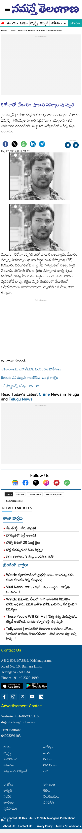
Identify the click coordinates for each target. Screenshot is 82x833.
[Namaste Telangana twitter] (22, 697)
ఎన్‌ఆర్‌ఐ (9, 765)
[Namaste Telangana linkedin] (41, 697)
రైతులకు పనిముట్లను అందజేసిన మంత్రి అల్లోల (29, 377)
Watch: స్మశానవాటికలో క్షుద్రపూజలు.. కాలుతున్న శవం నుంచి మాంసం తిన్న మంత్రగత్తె (40, 577)
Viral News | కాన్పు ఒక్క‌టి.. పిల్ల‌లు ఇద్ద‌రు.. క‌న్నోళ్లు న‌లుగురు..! (38, 589)
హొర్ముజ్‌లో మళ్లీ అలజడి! (21, 535)
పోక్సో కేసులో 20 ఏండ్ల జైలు (23, 542)
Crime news (35, 494)
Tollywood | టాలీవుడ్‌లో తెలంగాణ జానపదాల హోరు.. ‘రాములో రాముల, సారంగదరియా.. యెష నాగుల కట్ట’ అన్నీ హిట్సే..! (41, 633)
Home (4, 30)
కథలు (46, 790)
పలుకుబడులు (51, 796)
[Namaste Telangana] (2, 22)
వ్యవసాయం (10, 808)
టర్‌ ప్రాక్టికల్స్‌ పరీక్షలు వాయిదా (20, 385)
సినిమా (24, 23)
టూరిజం (9, 802)
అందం (47, 753)
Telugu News (20, 399)
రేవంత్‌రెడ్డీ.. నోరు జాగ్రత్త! (21, 528)
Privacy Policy (44, 826)
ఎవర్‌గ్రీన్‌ (48, 802)
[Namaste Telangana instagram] (13, 697)
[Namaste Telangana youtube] (32, 697)
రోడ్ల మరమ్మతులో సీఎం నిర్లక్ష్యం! (25, 549)
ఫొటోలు (8, 784)
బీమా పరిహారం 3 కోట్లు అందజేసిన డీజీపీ (30, 557)
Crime (13, 30)
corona (20, 494)
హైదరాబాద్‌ (11, 759)
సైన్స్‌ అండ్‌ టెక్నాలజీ (15, 771)
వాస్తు (46, 771)
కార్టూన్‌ (8, 790)
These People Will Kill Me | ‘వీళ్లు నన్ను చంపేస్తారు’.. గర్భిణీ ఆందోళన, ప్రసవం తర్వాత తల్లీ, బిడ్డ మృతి (41, 619)
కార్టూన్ (44, 23)
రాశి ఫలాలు (50, 765)
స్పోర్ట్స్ (34, 23)
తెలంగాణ (12, 23)
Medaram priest (54, 494)
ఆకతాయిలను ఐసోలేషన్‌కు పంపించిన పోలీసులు (31, 369)
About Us (9, 826)
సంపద (8, 796)
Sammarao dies (14, 500)
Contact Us (25, 826)
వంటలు (48, 759)
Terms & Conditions (68, 826)
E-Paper (75, 23)
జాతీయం (56, 23)
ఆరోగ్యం (48, 747)
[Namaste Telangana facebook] (4, 697)
